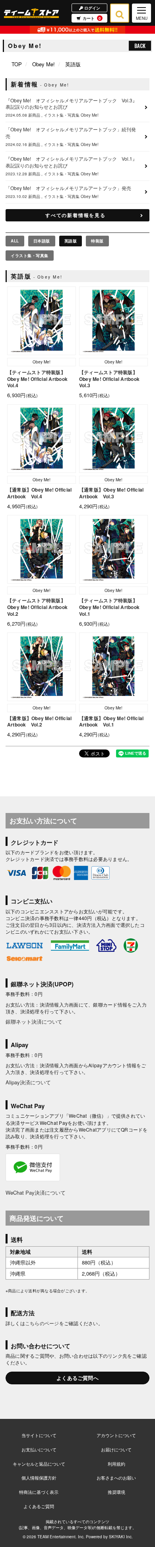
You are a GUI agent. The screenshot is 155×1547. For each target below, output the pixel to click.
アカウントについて (116, 1435)
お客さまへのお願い (116, 1477)
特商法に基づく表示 (38, 1492)
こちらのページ (42, 1323)
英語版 (70, 241)
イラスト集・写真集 (29, 255)
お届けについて (116, 1449)
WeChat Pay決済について (36, 1192)
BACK (139, 46)
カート (92, 18)
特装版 (97, 241)
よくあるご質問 (38, 1506)
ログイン (91, 7)
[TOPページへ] (31, 13)
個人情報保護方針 (38, 1477)
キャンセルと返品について (39, 1464)
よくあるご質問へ (77, 1378)
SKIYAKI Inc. (121, 1536)
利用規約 (116, 1464)
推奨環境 (116, 1492)
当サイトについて (38, 1435)
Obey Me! (43, 64)
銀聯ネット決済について (34, 1021)
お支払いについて (38, 1449)
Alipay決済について (28, 1082)
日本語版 (41, 241)
